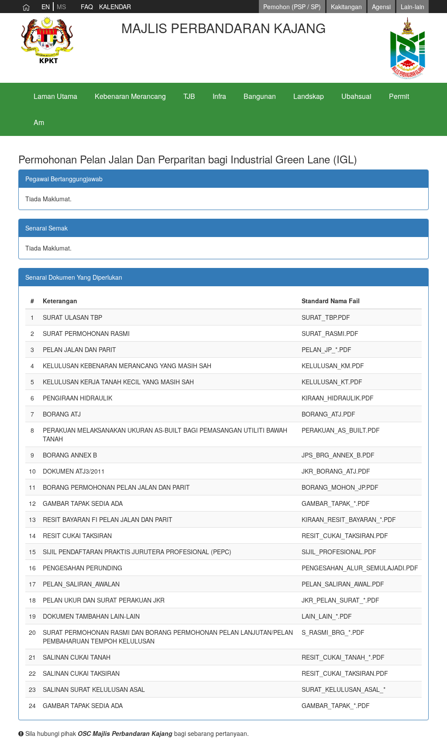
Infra (219, 96)
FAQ (87, 6)
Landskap (308, 96)
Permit (399, 96)
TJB (189, 96)
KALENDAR (115, 6)
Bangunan (260, 96)
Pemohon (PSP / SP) (292, 6)
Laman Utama (55, 96)
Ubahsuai (356, 96)
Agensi (381, 6)
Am (39, 122)
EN (45, 6)
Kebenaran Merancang (130, 96)
